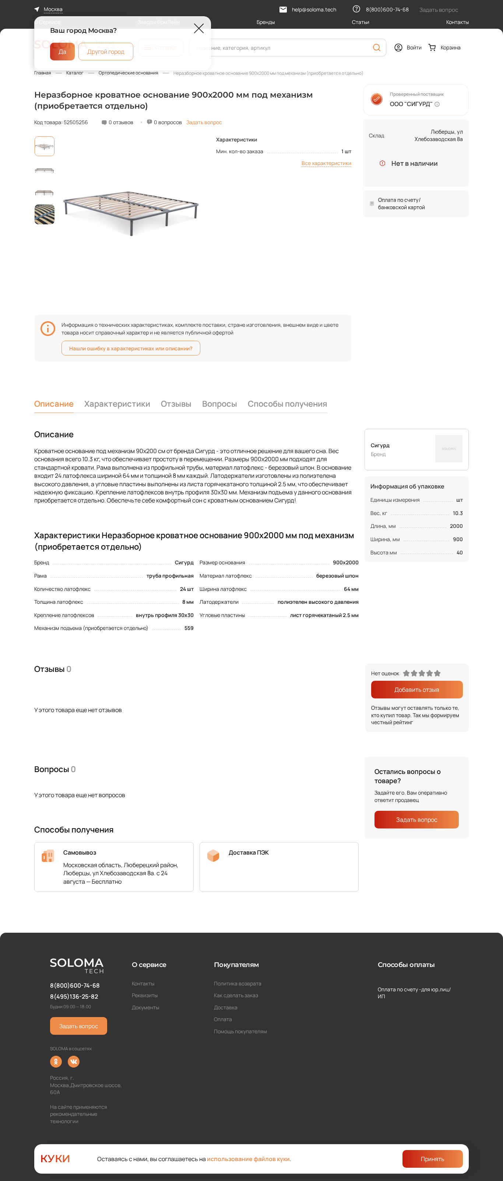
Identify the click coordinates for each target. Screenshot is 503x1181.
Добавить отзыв (416, 690)
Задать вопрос (204, 122)
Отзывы (176, 403)
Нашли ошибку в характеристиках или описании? (131, 348)
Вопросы (219, 403)
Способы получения (287, 403)
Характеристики (117, 403)
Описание (54, 403)
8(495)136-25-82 (74, 996)
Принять (432, 1159)
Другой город (105, 52)
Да (62, 52)
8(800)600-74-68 (75, 985)
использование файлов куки (248, 1159)
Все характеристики (326, 163)
